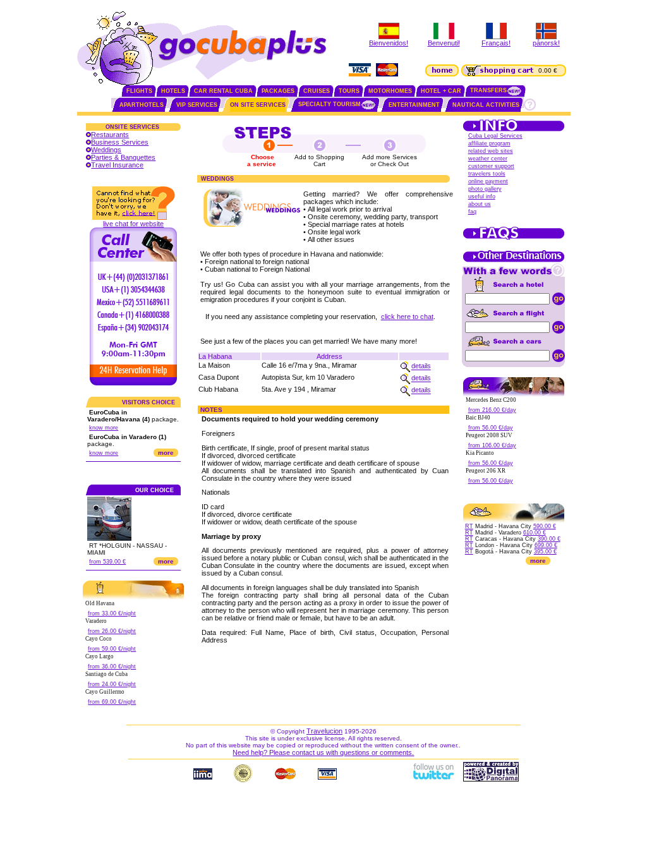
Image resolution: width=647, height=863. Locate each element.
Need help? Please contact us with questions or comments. (323, 752)
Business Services (119, 142)
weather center (487, 158)
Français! (496, 43)
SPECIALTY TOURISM (329, 104)
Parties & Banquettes (123, 157)
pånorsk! (546, 43)
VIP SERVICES (196, 105)
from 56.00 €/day (490, 428)
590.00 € (544, 526)
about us (479, 204)
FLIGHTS (139, 91)
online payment (488, 181)
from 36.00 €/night (112, 666)
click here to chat (407, 316)
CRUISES (316, 91)
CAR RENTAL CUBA (223, 91)
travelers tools (486, 174)
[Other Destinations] (513, 261)
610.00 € (534, 532)
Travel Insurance (117, 165)
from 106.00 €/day (492, 445)
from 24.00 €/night (112, 684)
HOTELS (173, 91)
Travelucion (324, 731)
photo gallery (485, 189)
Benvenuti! (444, 43)
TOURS (349, 91)
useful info (481, 196)
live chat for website (133, 223)
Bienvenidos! (388, 43)
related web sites (490, 151)
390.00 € (549, 539)
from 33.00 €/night (112, 613)
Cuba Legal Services (495, 136)
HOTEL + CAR (441, 91)
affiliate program (489, 143)
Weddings (106, 150)
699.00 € (546, 545)
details (421, 366)
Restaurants (110, 134)
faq (472, 211)
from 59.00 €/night (112, 649)
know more (103, 428)
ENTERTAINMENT (414, 105)
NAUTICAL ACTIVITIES (485, 105)
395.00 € (545, 551)
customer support (491, 166)
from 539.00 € (107, 561)
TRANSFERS (488, 90)
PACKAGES (278, 91)
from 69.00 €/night (112, 702)
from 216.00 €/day (492, 410)
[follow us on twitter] (433, 779)
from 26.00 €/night (112, 631)
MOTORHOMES (390, 91)
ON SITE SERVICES (258, 105)
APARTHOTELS (141, 105)
